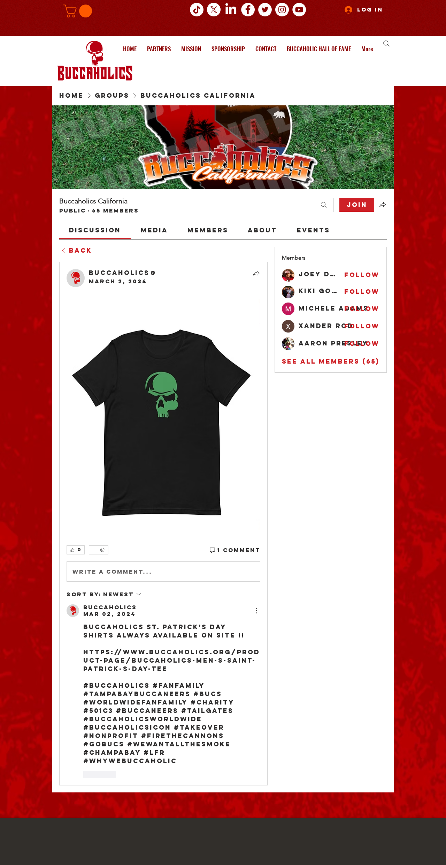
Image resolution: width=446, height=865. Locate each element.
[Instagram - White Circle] (282, 9)
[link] (95, 230)
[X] (214, 9)
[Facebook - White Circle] (248, 9)
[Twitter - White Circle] (265, 9)
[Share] (256, 273)
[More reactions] (98, 549)
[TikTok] (196, 9)
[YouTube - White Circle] (299, 9)
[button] (79, 11)
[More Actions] (256, 610)
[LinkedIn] (231, 9)
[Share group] (382, 204)
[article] (163, 523)
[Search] (386, 43)
